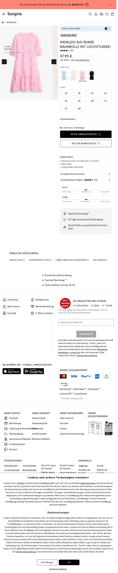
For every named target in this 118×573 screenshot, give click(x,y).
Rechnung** (66, 389)
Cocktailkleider (12, 470)
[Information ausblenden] (110, 4)
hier (51, 498)
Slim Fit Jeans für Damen (48, 467)
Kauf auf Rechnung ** (56, 280)
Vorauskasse (80, 393)
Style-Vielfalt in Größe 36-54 (60, 285)
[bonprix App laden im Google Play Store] (33, 371)
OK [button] (69, 562)
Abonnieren (86, 334)
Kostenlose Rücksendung (58, 275)
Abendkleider (11, 465)
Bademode (37, 428)
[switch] (107, 28)
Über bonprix (66, 418)
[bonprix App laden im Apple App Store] (11, 371)
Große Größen (39, 433)
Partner (21, 483)
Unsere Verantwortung (72, 434)
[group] (26, 62)
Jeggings (83, 465)
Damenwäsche (39, 423)
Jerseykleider (29, 465)
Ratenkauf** (80, 389)
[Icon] (87, 4)
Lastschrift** (66, 393)
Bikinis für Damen (102, 471)
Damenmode (38, 418)
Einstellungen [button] (47, 562)
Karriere (64, 423)
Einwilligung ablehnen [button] (58, 569)
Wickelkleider (30, 470)
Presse (63, 428)
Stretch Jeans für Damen (67, 467)
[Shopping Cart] (112, 14)
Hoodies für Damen (84, 471)
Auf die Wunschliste (84, 143)
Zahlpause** (94, 389)
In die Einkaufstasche (84, 134)
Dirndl (100, 465)
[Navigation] (3, 14)
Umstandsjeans (68, 472)
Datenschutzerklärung (87, 355)
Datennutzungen (88, 483)
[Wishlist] (107, 14)
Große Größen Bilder (71, 28)
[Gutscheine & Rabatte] (101, 14)
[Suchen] (90, 14)
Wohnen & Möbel (41, 439)
